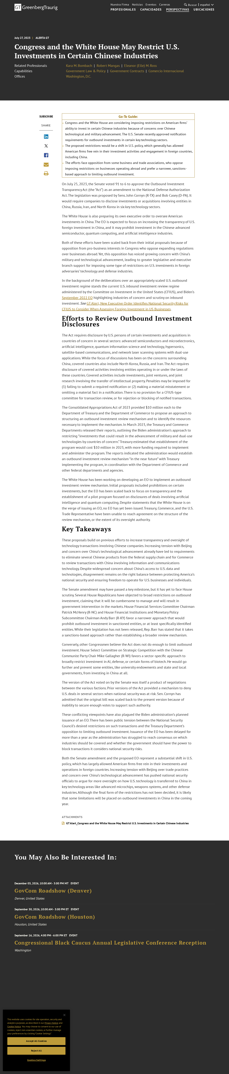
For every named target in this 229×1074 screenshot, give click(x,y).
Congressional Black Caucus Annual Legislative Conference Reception (110, 943)
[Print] (46, 173)
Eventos (151, 4)
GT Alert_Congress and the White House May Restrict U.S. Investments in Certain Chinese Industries (127, 823)
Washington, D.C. (78, 76)
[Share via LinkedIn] (46, 137)
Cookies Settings (36, 1060)
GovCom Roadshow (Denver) (53, 891)
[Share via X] (46, 146)
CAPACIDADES (151, 9)
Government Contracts (127, 71)
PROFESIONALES (123, 9)
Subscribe (46, 116)
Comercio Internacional (166, 71)
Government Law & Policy (86, 71)
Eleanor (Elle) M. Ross (140, 65)
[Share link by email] (46, 164)
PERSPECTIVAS (177, 9)
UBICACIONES (204, 9)
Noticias (137, 4)
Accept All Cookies (36, 1041)
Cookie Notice (14, 1026)
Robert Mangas (108, 65)
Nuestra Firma (120, 4)
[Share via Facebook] (46, 155)
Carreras (164, 4)
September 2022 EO (77, 297)
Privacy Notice (51, 1022)
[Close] (64, 1015)
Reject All (36, 1050)
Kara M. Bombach (79, 65)
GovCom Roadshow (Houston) (54, 917)
